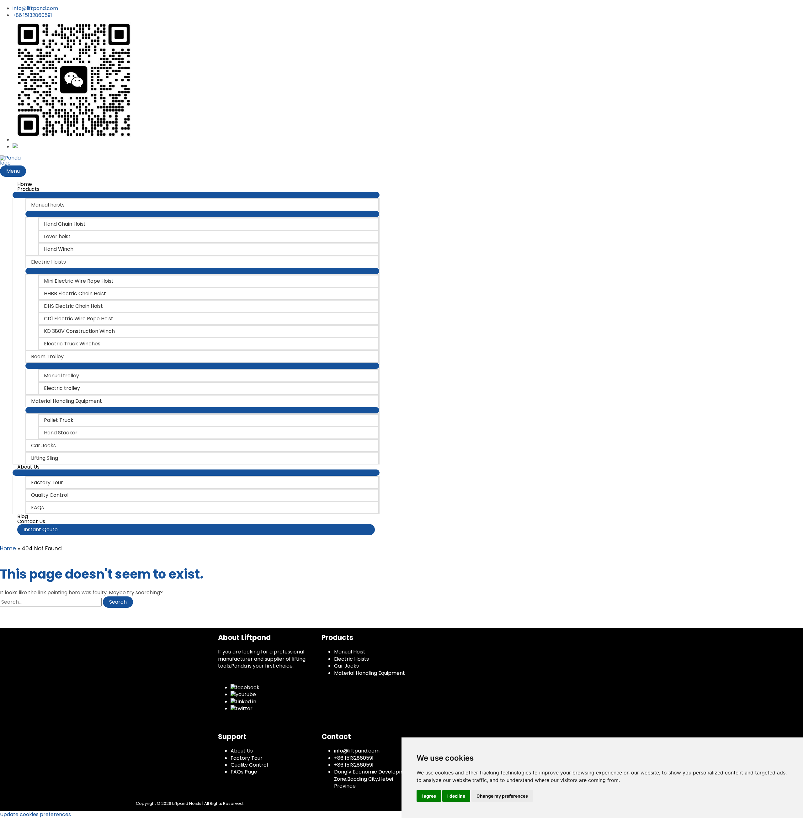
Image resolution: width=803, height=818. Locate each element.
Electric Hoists (351, 659)
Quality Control (249, 764)
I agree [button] (429, 796)
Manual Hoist (349, 651)
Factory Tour (247, 758)
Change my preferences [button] (502, 796)
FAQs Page (244, 771)
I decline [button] (456, 796)
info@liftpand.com (357, 750)
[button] (196, 529)
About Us (242, 750)
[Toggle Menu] (196, 195)
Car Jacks (346, 665)
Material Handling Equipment (369, 673)
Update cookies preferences (35, 814)
